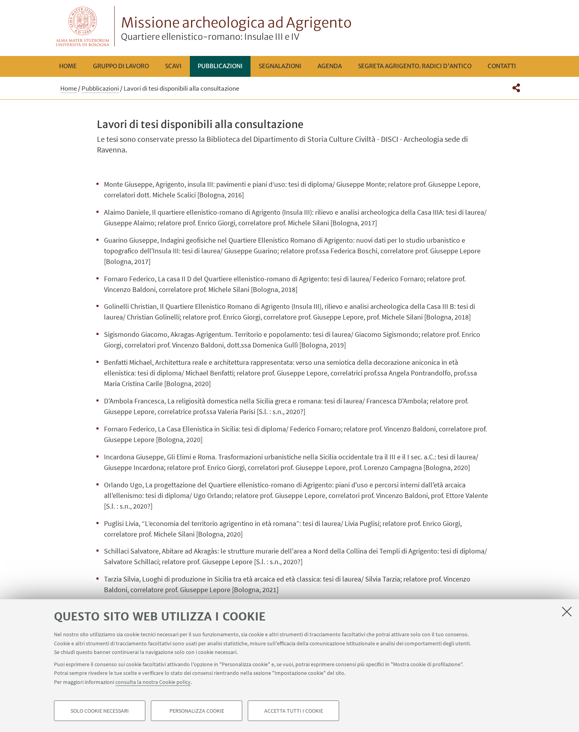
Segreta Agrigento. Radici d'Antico (414, 66)
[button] (516, 88)
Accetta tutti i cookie (293, 710)
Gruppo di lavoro (121, 66)
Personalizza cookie (196, 710)
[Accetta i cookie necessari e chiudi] (566, 611)
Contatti (502, 66)
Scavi (173, 66)
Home (68, 66)
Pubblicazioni (220, 66)
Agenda (329, 66)
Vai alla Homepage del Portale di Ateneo (83, 26)
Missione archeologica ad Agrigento (236, 28)
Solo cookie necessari (100, 710)
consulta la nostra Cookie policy (153, 681)
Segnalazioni (280, 66)
